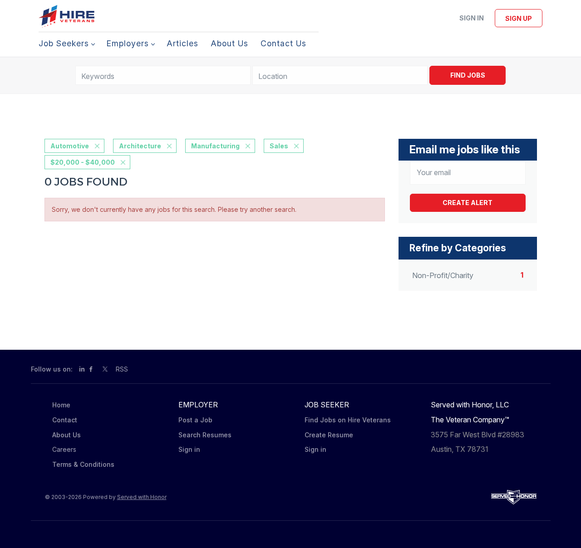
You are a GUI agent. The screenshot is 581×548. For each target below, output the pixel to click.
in (82, 369)
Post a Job (195, 420)
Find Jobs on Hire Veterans (348, 420)
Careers (64, 449)
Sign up (518, 18)
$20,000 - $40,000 (82, 162)
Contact (64, 420)
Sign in (471, 18)
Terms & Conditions (83, 464)
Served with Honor (142, 497)
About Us (66, 435)
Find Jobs (467, 75)
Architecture (140, 146)
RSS (122, 369)
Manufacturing (215, 146)
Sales (279, 146)
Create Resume (329, 435)
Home (61, 405)
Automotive (69, 146)
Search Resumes (204, 435)
